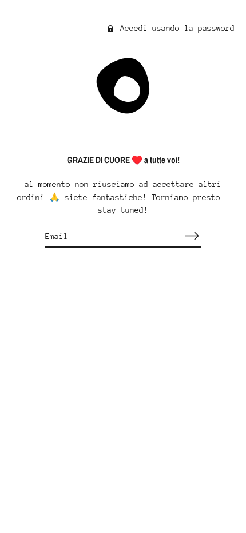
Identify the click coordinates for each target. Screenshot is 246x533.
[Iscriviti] (192, 236)
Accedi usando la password (175, 28)
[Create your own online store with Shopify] (123, 387)
